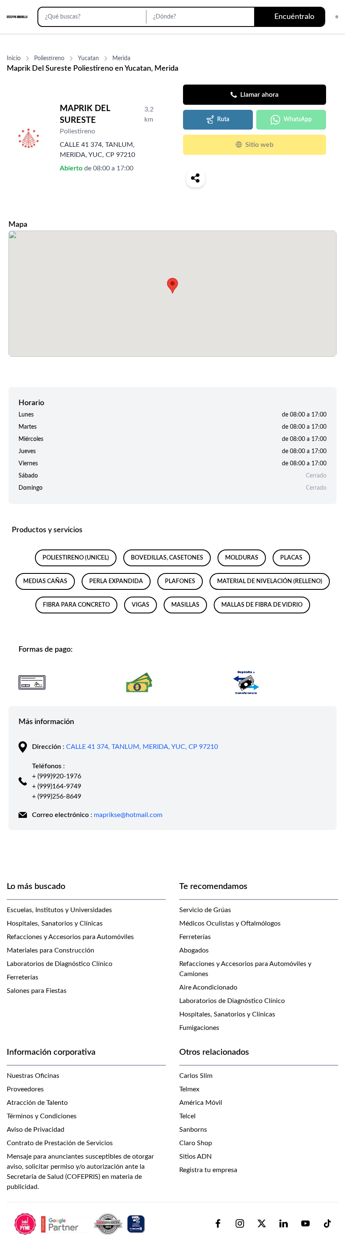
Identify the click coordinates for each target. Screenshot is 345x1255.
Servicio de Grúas (205, 910)
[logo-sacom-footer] (80, 1223)
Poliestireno (49, 58)
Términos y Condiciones (42, 1116)
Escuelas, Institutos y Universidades (59, 910)
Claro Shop (195, 1143)
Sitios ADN (195, 1156)
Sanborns (193, 1129)
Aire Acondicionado (208, 987)
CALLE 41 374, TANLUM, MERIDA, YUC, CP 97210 (142, 746)
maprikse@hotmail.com (128, 815)
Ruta (223, 119)
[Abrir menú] (336, 16)
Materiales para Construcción (50, 950)
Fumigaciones (199, 1027)
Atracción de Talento (37, 1102)
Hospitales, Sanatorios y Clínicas (55, 923)
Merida (121, 58)
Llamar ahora (259, 94)
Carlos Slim (195, 1075)
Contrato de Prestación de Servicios (60, 1143)
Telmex (189, 1089)
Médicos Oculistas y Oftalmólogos (230, 923)
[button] (172, 286)
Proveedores (25, 1089)
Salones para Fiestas (36, 990)
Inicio (14, 58)
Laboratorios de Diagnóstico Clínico (59, 963)
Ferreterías (22, 977)
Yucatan (88, 58)
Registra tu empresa (208, 1170)
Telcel (187, 1116)
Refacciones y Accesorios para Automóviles (70, 937)
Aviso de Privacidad (35, 1129)
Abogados (194, 950)
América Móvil (200, 1102)
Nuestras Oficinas (33, 1075)
